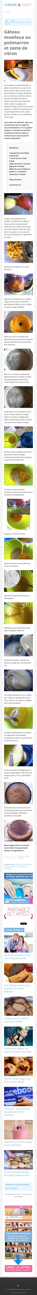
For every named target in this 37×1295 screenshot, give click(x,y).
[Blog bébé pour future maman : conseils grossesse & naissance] (18, 4)
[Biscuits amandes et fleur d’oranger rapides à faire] (18, 1159)
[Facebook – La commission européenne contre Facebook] (18, 1096)
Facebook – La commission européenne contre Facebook (17, 1111)
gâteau (18, 864)
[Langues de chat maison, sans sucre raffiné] (18, 1006)
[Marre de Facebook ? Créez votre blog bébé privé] (18, 943)
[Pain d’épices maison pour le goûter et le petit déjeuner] (18, 973)
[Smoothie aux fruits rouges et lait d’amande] (18, 1129)
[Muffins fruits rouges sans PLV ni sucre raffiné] (18, 1066)
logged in (19, 1194)
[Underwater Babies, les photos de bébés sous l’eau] (18, 1036)
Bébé (13, 21)
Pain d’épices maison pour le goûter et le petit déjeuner (17, 988)
